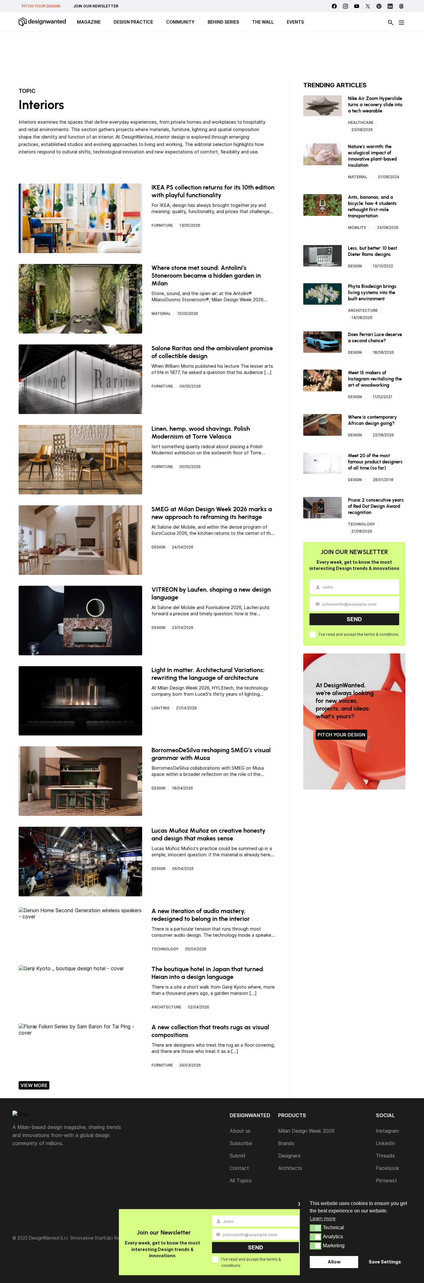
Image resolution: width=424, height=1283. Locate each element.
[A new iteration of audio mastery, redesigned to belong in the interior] (80, 916)
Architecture (166, 1007)
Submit (238, 1156)
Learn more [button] (323, 1218)
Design (158, 547)
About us (240, 1131)
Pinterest (386, 1180)
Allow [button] (334, 1261)
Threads (385, 1156)
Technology (164, 949)
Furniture (162, 225)
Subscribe (241, 1143)
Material (161, 313)
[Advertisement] (212, 57)
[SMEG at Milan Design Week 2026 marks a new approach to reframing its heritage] (80, 572)
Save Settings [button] (385, 1261)
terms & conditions (381, 634)
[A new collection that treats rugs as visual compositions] (80, 1033)
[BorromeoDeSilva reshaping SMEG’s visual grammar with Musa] (80, 813)
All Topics (241, 1180)
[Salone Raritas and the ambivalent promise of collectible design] (80, 411)
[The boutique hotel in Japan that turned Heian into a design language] (71, 968)
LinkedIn (385, 1143)
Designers (289, 1156)
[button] (315, 1228)
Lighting (160, 708)
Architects (290, 1168)
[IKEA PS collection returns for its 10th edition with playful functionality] (80, 250)
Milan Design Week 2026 (306, 1131)
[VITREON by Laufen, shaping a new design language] (80, 652)
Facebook (387, 1168)
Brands (286, 1143)
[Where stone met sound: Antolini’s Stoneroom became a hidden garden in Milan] (80, 330)
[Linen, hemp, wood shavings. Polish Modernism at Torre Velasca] (80, 491)
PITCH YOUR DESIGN (41, 6)
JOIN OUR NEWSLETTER (95, 6)
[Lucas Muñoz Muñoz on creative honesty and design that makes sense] (80, 893)
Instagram (387, 1131)
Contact (239, 1168)
